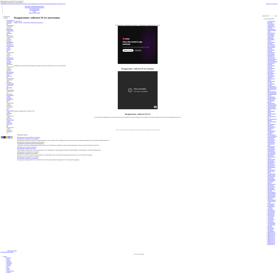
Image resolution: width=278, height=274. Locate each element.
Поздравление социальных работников (271, 37)
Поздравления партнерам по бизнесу (271, 101)
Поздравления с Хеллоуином (271, 187)
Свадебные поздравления (271, 219)
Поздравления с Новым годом (271, 165)
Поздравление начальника (26, 3)
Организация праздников (7, 252)
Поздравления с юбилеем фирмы (272, 192)
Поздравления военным (271, 50)
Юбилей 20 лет (271, 235)
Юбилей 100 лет (272, 233)
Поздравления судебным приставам (271, 208)
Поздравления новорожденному (272, 97)
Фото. (158, 25)
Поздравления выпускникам (271, 53)
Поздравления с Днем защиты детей (271, 144)
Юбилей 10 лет (271, 232)
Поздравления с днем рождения (271, 152)
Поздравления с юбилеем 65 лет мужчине (27, 153)
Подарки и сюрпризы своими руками (34, 6)
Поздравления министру (271, 76)
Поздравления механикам (271, 74)
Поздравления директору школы (272, 58)
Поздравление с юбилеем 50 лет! (147, 25)
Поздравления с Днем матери (271, 149)
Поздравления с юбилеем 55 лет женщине (27, 158)
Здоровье (8, 264)
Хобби (8, 268)
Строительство (10, 270)
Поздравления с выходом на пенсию (271, 128)
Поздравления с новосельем (271, 162)
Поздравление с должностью (271, 33)
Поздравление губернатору (271, 24)
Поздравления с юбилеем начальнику (26, 148)
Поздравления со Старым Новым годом (272, 201)
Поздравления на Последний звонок (272, 92)
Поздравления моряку (271, 79)
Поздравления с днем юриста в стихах (10, 48)
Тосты (34, 11)
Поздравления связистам (271, 198)
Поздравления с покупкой (271, 22)
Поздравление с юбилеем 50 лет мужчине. (127, 25)
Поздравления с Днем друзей (271, 140)
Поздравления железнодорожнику (272, 61)
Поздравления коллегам (271, 66)
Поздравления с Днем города (271, 138)
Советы (8, 260)
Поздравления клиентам (271, 63)
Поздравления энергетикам (271, 216)
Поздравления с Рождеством (271, 185)
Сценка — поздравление (10, 41)
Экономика (9, 263)
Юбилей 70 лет (271, 241)
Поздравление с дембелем (271, 27)
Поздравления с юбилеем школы (272, 195)
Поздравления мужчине (271, 82)
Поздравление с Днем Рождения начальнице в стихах (10, 98)
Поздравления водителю (271, 48)
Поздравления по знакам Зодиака (272, 106)
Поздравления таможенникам (271, 211)
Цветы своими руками (34, 12)
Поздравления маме (34, 8)
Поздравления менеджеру (271, 71)
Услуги (8, 259)
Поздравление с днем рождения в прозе (272, 30)
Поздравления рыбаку (271, 112)
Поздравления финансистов (271, 213)
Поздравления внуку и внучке (271, 45)
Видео (63, 3)
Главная (2, 3)
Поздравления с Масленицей (271, 160)
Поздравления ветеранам (271, 43)
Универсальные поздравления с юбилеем (271, 225)
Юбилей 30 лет (271, 236)
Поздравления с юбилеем (271, 190)
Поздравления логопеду (271, 69)
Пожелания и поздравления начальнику (34, 7)
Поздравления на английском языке (272, 87)
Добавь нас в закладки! (271, 3)
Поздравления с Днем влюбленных (272, 135)
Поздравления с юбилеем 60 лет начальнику (28, 138)
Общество (8, 261)
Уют (7, 267)
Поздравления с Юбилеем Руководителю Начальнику (30, 143)
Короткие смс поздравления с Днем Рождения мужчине (10, 60)
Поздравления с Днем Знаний (271, 147)
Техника (8, 265)
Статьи (10, 3)
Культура (8, 272)
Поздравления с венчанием (271, 125)
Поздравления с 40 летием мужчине (10, 22)
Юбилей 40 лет (271, 237)
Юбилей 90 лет (271, 244)
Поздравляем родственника (55, 3)
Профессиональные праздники (40, 3)
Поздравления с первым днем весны (271, 171)
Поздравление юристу (271, 40)
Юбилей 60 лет (271, 240)
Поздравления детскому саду (271, 56)
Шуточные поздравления (271, 228)
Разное (5, 256)
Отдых (8, 269)
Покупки (8, 257)
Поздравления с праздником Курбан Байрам (271, 178)
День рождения (16, 3)
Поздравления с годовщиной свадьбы (271, 132)
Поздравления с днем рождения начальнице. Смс (10, 122)
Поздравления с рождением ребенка (271, 182)
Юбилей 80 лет (271, 243)
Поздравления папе (34, 10)
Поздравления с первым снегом (271, 174)
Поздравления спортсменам (271, 204)
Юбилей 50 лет (271, 239)
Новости (6, 3)
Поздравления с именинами (271, 155)
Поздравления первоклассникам (272, 104)
